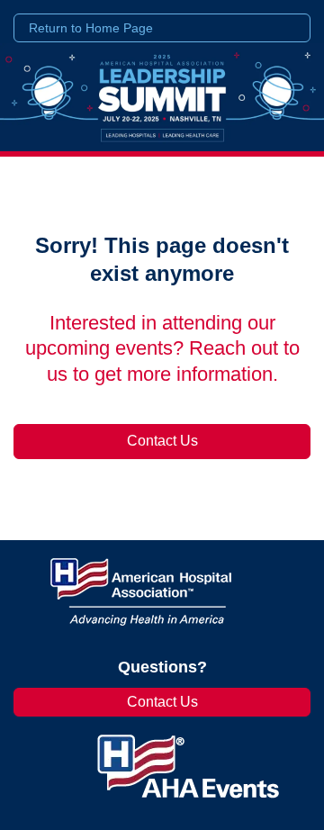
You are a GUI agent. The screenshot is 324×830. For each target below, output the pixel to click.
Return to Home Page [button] (91, 28)
